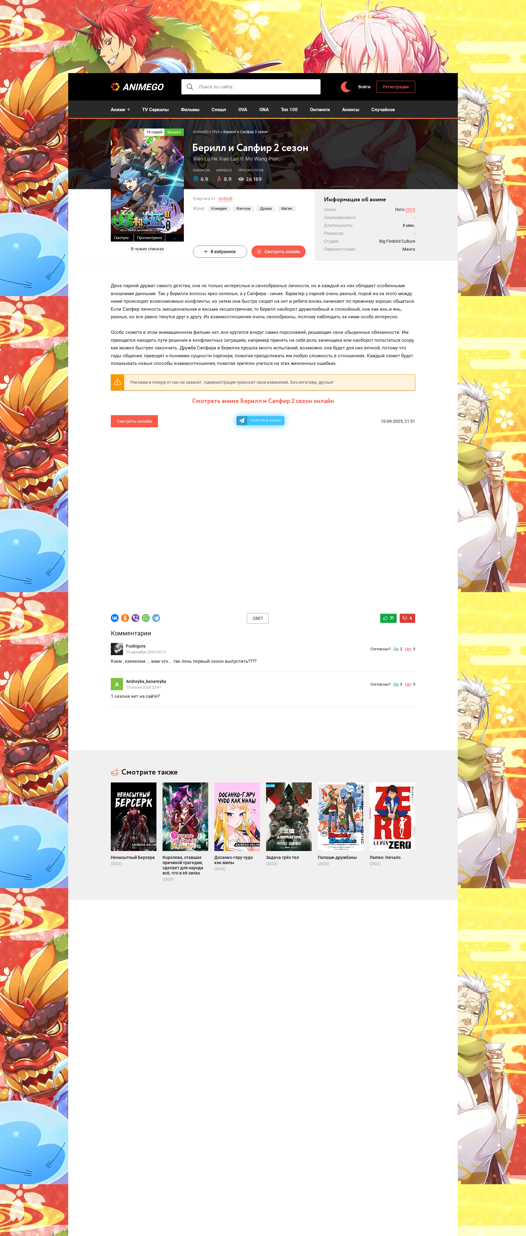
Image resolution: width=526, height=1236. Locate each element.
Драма (266, 209)
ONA (264, 109)
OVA (242, 109)
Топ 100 (289, 109)
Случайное (383, 109)
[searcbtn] (189, 87)
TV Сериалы (155, 109)
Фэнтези (243, 209)
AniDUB (225, 198)
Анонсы (350, 109)
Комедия (219, 209)
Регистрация (396, 86)
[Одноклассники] (125, 618)
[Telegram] (156, 618)
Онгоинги (320, 109)
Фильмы (190, 109)
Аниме (118, 109)
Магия (286, 209)
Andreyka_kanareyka (146, 681)
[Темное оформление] (345, 87)
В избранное (223, 251)
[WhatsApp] (146, 618)
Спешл (219, 109)
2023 (410, 209)
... (174, 237)
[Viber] (135, 618)
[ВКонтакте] (115, 618)
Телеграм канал (265, 420)
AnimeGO (142, 87)
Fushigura (136, 646)
